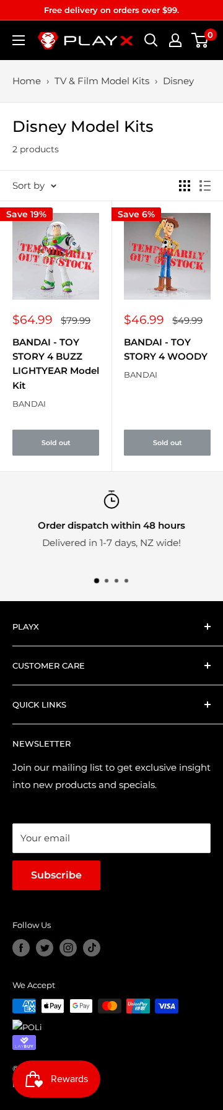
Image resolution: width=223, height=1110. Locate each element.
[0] (200, 40)
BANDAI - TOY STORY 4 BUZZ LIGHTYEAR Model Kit (55, 363)
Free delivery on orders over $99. (111, 10)
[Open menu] (18, 40)
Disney (178, 81)
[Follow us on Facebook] (21, 947)
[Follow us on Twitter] (44, 947)
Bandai (29, 404)
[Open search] (151, 40)
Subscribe (56, 875)
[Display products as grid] (184, 185)
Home (26, 81)
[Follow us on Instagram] (68, 947)
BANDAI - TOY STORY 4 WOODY (166, 349)
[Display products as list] (205, 185)
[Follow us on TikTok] (91, 947)
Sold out (56, 442)
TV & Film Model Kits (102, 81)
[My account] (175, 40)
